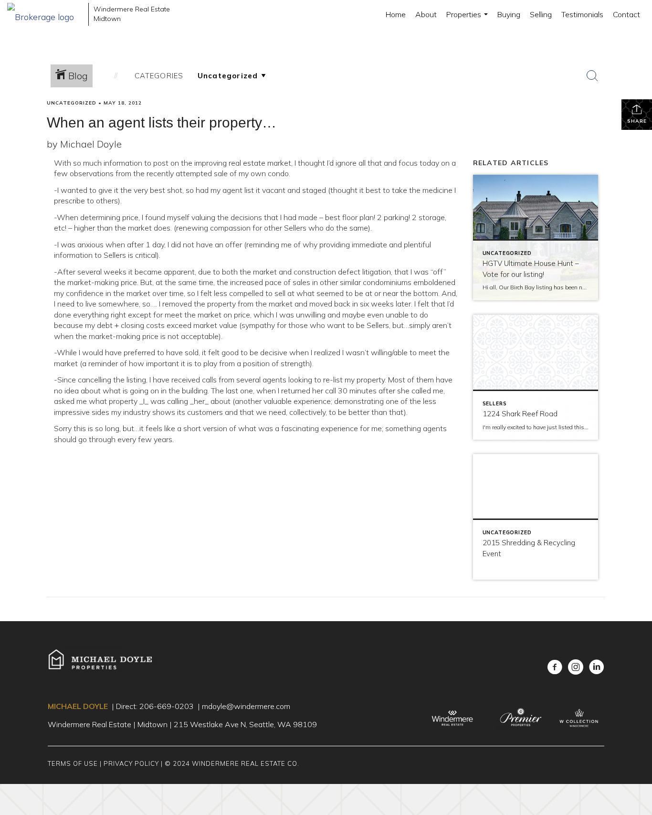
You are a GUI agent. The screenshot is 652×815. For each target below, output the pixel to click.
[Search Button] (592, 76)
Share (637, 121)
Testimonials (582, 14)
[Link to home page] (45, 14)
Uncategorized (71, 103)
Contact (626, 14)
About (426, 14)
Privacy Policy (131, 763)
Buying (508, 14)
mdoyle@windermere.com (246, 706)
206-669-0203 (166, 706)
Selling (541, 14)
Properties (468, 19)
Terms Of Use (73, 763)
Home (396, 14)
